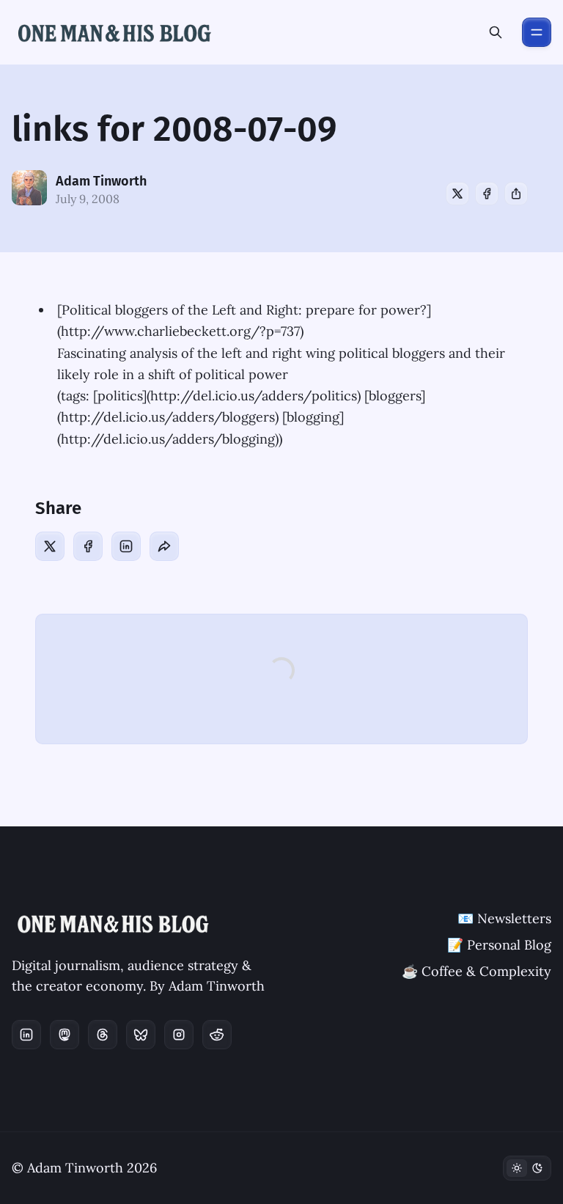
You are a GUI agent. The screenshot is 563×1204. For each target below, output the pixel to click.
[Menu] (536, 32)
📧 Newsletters (504, 918)
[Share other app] (516, 193)
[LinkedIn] (126, 546)
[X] (457, 193)
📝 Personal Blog (499, 944)
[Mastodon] (64, 1034)
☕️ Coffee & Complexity (476, 971)
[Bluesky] (140, 1034)
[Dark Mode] (527, 1168)
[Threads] (102, 1034)
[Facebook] (486, 193)
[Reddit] (217, 1034)
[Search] (495, 32)
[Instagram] (179, 1034)
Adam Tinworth (101, 181)
